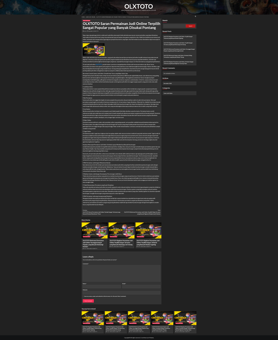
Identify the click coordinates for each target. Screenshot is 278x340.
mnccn (85, 31)
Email (124, 283)
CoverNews (144, 337)
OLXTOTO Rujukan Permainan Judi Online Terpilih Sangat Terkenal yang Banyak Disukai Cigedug (148, 242)
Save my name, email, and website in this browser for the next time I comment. (105, 296)
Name (85, 283)
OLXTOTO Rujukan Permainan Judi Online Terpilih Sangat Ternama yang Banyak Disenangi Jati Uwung (121, 242)
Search (165, 20)
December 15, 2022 (92, 31)
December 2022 (168, 83)
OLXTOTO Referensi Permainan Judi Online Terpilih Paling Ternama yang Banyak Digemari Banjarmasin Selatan (142, 212)
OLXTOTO (138, 6)
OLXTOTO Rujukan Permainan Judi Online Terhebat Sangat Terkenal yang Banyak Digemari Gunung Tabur (178, 62)
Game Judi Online (86, 20)
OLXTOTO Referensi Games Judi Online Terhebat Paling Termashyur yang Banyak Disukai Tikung (178, 56)
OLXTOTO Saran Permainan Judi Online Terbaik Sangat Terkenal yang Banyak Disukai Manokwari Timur (101, 212)
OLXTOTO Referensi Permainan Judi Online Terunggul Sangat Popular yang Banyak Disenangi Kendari (179, 50)
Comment (86, 263)
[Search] (195, 16)
